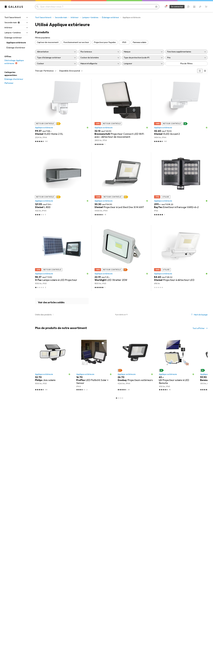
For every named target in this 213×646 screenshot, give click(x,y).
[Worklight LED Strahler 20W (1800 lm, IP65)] (121, 258)
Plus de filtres (186, 63)
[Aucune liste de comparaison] (194, 7)
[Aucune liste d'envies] (200, 7)
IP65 (124, 42)
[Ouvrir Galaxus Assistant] (188, 7)
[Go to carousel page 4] (122, 398)
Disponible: (64, 71)
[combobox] (49, 70)
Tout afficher (199, 328)
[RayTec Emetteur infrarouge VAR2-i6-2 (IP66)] (181, 185)
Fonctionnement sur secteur (76, 42)
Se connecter (177, 6)
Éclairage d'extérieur (15, 47)
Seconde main (10, 22)
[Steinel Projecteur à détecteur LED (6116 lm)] (181, 258)
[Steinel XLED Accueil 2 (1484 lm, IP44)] (181, 112)
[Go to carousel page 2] (118, 398)
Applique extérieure (16, 42)
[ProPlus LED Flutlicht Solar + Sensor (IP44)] (94, 364)
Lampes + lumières (12, 32)
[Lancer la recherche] (37, 6)
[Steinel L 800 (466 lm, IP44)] (61, 185)
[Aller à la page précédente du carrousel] (36, 364)
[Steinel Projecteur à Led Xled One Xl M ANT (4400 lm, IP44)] (121, 185)
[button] (58, 123)
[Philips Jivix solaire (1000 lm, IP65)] (52, 364)
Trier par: (39, 71)
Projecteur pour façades (105, 42)
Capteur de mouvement (48, 42)
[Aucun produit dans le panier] (206, 7)
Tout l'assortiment (12, 17)
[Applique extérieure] (62, 301)
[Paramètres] (166, 7)
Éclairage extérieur (13, 37)
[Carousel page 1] (116, 398)
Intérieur (8, 27)
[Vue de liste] (205, 71)
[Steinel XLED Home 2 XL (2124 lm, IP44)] (61, 112)
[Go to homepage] (13, 6)
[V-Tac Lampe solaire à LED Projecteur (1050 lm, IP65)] (61, 258)
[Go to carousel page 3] (120, 398)
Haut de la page (201, 314)
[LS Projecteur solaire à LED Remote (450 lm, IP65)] (176, 364)
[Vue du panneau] (199, 71)
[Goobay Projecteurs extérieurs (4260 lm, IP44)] (135, 364)
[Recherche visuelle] (156, 6)
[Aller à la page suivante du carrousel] (203, 364)
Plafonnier (9, 83)
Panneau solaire (139, 42)
